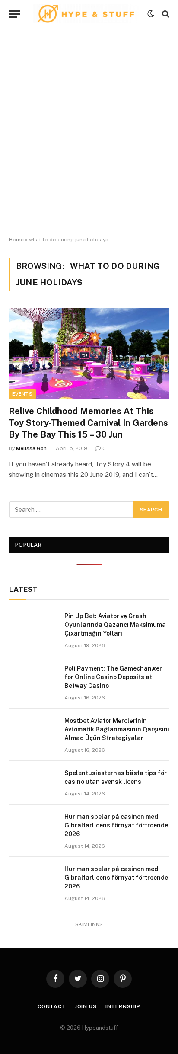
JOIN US (86, 1006)
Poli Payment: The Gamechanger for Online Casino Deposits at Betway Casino (113, 677)
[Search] (164, 14)
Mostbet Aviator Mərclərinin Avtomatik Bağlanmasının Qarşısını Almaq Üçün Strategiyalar (116, 729)
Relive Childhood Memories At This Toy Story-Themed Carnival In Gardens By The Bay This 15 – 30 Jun (88, 423)
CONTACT (52, 1006)
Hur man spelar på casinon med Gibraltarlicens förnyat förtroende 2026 (116, 825)
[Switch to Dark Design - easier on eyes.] (150, 14)
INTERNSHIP (122, 1006)
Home (16, 239)
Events (22, 393)
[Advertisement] (89, 132)
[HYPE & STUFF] (86, 14)
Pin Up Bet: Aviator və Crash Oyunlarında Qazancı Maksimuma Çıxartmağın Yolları (115, 625)
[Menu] (14, 14)
